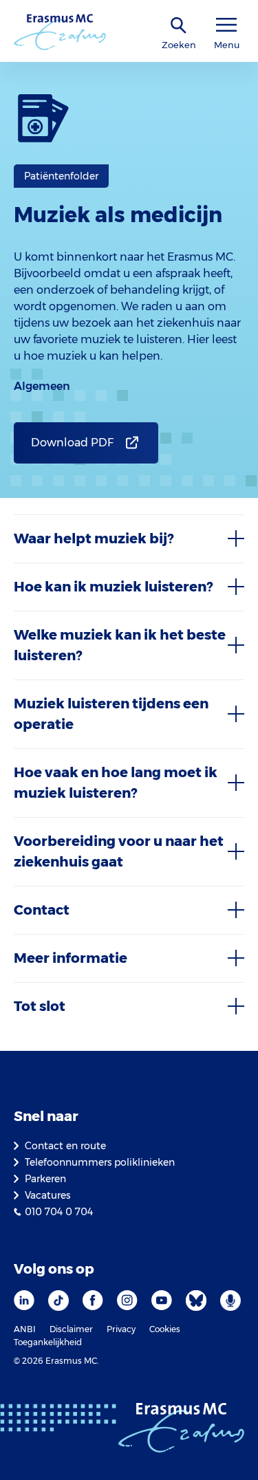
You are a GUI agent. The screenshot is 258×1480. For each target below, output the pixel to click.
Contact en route (65, 1146)
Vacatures (47, 1195)
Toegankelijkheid (48, 1342)
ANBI (25, 1329)
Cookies (164, 1329)
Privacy (121, 1329)
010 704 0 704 (59, 1212)
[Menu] (226, 25)
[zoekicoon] (179, 25)
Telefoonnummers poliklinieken (100, 1162)
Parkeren (45, 1179)
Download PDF (72, 442)
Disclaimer (71, 1329)
